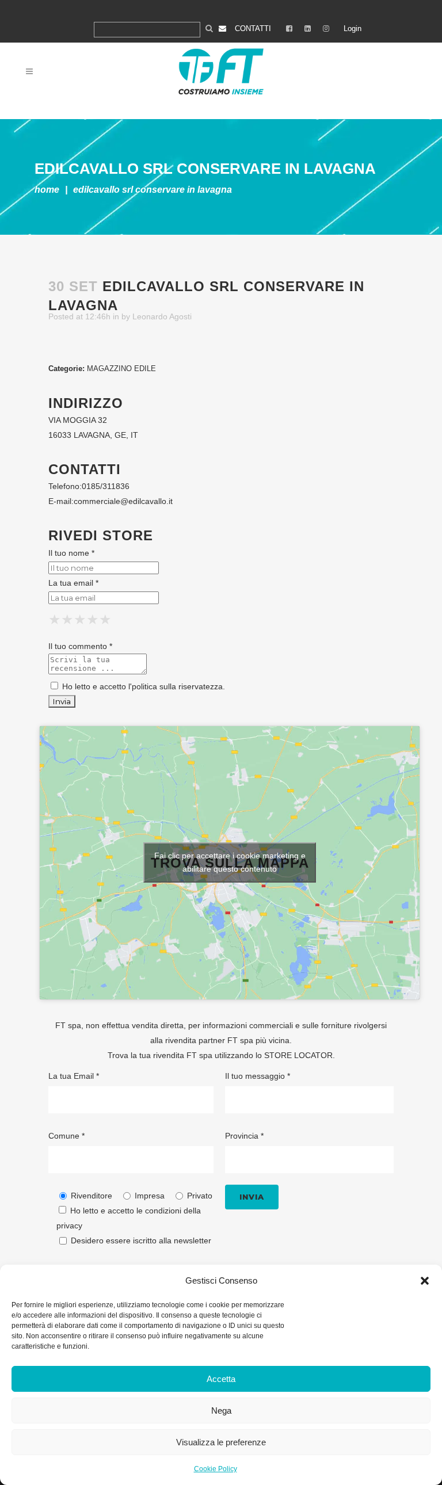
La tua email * (73, 582)
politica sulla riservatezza (177, 686)
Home (47, 189)
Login (352, 28)
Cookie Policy (215, 1469)
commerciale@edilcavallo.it (123, 501)
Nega (221, 1410)
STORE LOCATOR (298, 1055)
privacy (69, 1225)
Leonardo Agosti (162, 316)
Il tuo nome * (71, 553)
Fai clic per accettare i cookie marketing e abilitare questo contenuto (230, 862)
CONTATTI (253, 28)
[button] (424, 1281)
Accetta (221, 1379)
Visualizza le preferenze (221, 1442)
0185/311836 (105, 486)
